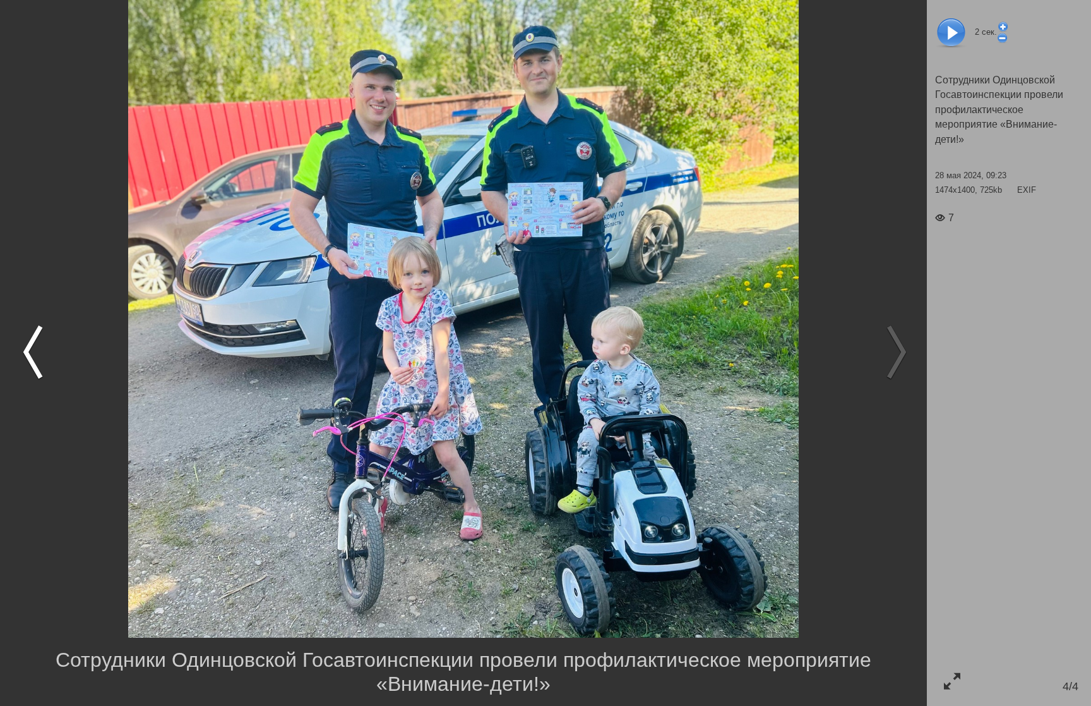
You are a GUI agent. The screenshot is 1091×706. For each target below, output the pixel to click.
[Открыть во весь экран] (951, 681)
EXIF (1026, 190)
